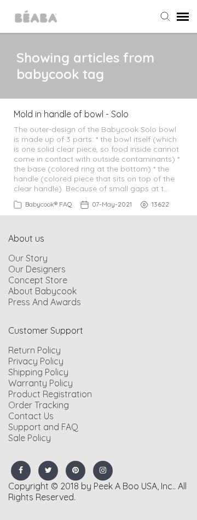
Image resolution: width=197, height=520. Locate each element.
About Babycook (42, 290)
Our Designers (37, 269)
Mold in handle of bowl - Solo (71, 113)
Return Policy (34, 350)
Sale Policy (29, 437)
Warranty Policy (40, 383)
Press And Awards (44, 301)
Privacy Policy (35, 361)
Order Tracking (38, 404)
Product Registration (50, 393)
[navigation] (183, 16)
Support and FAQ (43, 426)
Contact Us (31, 415)
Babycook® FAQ (48, 204)
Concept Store (37, 280)
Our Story (28, 258)
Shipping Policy (38, 372)
